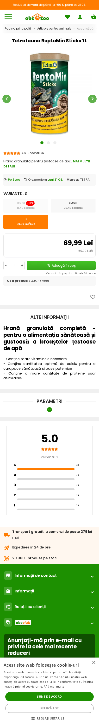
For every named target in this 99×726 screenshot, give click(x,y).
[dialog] (49, 692)
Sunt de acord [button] (49, 697)
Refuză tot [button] (49, 708)
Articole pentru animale (54, 28)
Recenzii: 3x (36, 153)
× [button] (93, 662)
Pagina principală (18, 28)
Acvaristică (85, 28)
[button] (49, 718)
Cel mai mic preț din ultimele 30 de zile (71, 273)
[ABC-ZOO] (37, 16)
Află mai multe (54, 686)
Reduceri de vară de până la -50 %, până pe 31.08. (49, 5)
